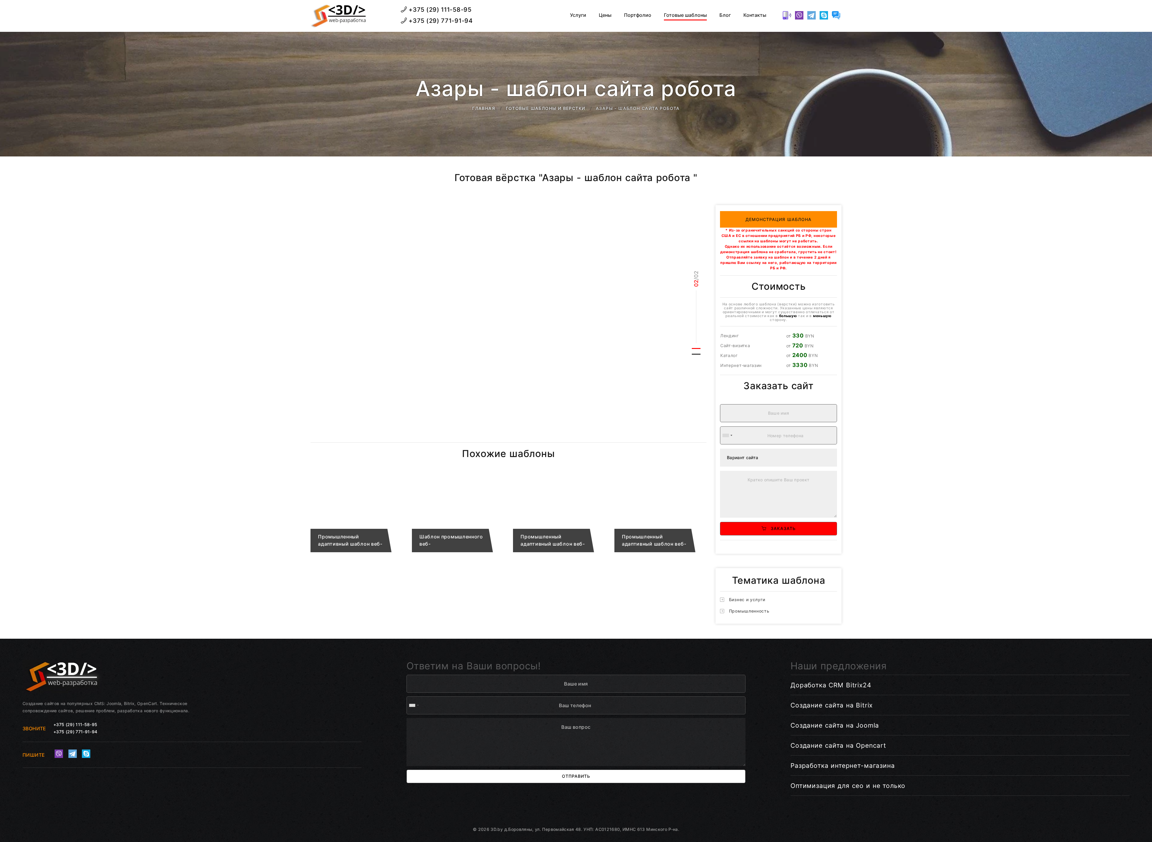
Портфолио (637, 15)
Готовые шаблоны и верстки (545, 108)
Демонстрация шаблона (779, 219)
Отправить (576, 776)
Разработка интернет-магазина (842, 765)
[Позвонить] (787, 15)
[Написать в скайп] (823, 15)
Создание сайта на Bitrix (831, 705)
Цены (605, 15)
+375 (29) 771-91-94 (440, 20)
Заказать (781, 528)
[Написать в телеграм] (811, 15)
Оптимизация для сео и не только (847, 785)
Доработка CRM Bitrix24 (830, 685)
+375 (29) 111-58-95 (439, 9)
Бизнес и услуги (747, 599)
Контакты (754, 15)
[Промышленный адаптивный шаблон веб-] (356, 515)
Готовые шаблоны (685, 15)
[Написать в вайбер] (799, 15)
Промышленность (749, 610)
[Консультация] (836, 15)
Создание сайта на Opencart (838, 745)
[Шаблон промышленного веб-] (458, 515)
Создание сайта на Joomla (834, 725)
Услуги (578, 15)
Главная (483, 108)
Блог (725, 15)
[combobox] (727, 435)
